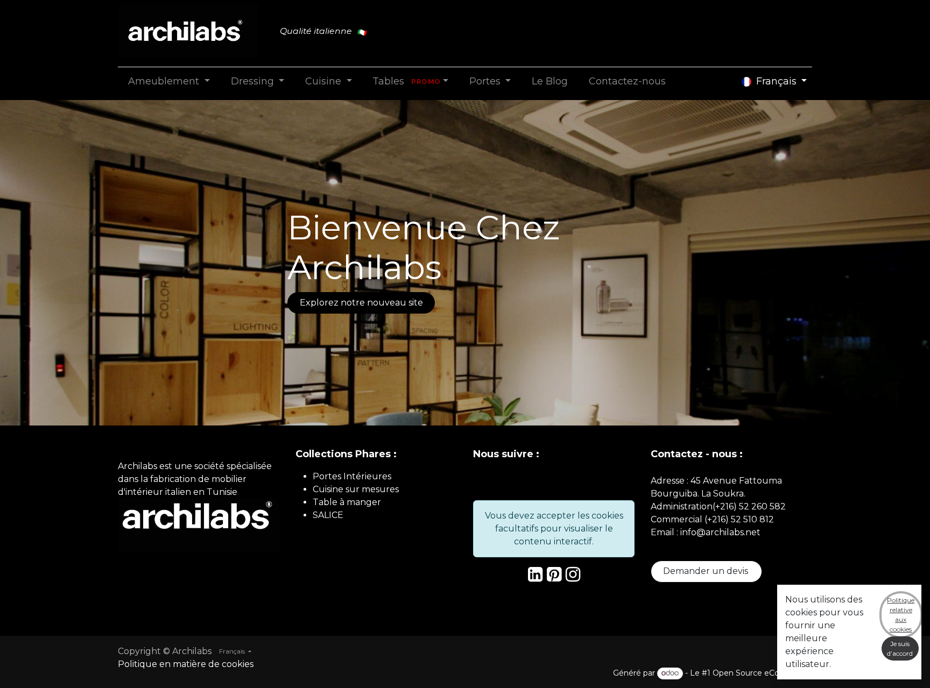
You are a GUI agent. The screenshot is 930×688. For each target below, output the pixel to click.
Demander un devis (706, 571)
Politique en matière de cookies (185, 664)
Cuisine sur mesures (356, 489)
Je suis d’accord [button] (900, 648)
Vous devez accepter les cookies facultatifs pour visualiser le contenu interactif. (554, 528)
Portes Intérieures (352, 476)
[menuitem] (169, 81)
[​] (535, 577)
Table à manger (347, 502)
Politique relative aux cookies (900, 614)
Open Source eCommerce (762, 673)
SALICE (328, 515)
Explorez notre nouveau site (361, 302)
